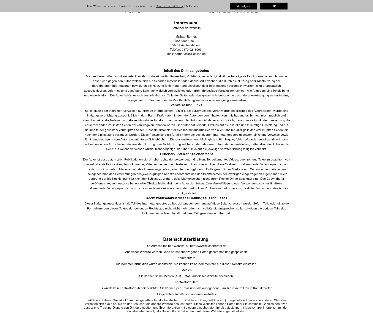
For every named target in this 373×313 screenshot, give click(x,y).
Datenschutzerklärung (170, 6)
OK (274, 6)
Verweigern (244, 6)
